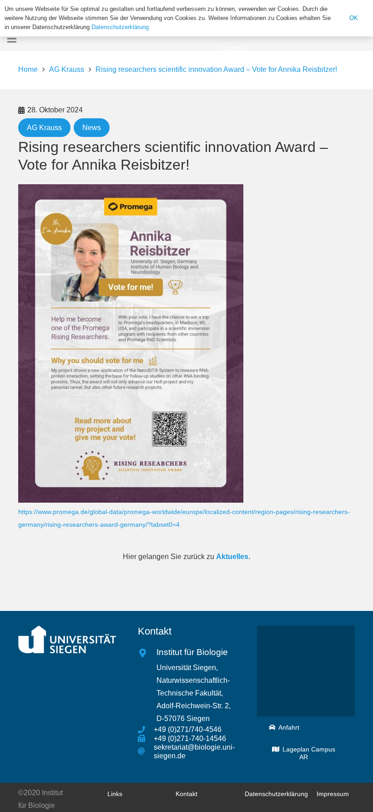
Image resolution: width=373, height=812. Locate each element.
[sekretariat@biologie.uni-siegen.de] (146, 751)
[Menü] (11, 38)
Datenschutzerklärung (120, 27)
